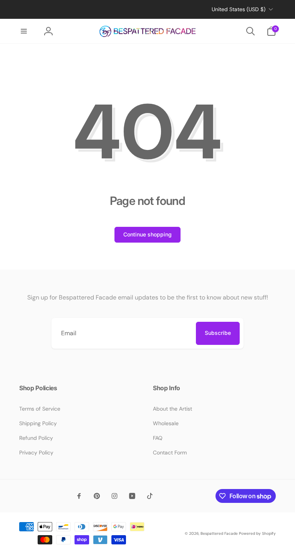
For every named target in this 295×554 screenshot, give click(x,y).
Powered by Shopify (257, 533)
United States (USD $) (238, 9)
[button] (23, 31)
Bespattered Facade (219, 533)
